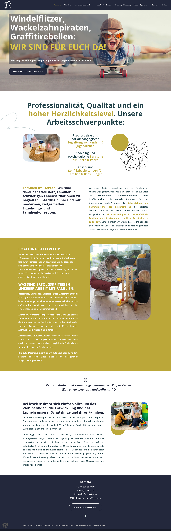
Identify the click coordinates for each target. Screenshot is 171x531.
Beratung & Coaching (123, 5)
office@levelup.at (85, 490)
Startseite (57, 5)
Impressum (27, 525)
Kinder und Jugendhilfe (82, 5)
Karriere (155, 5)
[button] (5, 526)
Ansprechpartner (140, 5)
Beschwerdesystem (83, 525)
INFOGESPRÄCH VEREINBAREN (85, 507)
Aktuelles (67, 5)
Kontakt (164, 5)
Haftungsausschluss (64, 525)
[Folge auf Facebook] (85, 516)
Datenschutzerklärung (44, 525)
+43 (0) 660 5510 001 (85, 486)
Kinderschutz (99, 525)
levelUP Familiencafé (104, 5)
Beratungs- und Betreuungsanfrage (28, 71)
